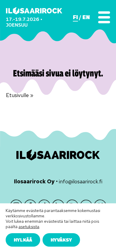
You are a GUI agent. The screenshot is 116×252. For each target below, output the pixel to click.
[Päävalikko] (104, 17)
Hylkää (23, 239)
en (86, 17)
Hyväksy (61, 239)
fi (75, 17)
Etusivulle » (19, 95)
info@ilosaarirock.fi (80, 181)
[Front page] (34, 11)
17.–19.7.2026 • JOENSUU (24, 21)
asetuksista (28, 226)
